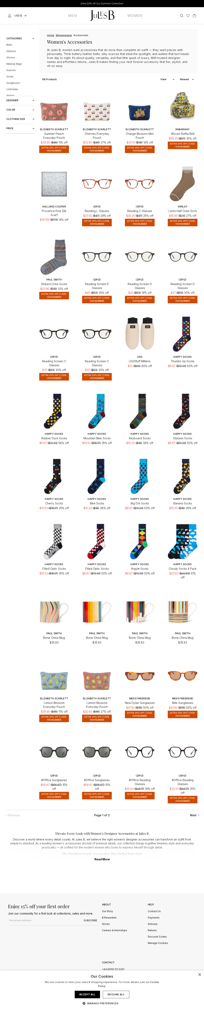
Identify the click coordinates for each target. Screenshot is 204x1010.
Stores (106, 924)
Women (134, 15)
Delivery (153, 924)
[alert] (102, 990)
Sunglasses (13, 82)
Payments (154, 918)
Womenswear (64, 35)
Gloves (10, 57)
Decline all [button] (116, 994)
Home (50, 35)
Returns (152, 930)
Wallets (10, 95)
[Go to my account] (10, 15)
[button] (102, 1003)
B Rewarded (109, 918)
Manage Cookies (158, 943)
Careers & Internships (114, 930)
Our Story (107, 911)
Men (72, 15)
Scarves (11, 70)
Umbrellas (12, 89)
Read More (102, 859)
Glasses (11, 51)
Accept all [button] (87, 994)
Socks (10, 76)
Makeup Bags (14, 63)
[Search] (181, 15)
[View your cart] (194, 15)
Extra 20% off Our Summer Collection (102, 3)
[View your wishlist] (188, 15)
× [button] (199, 974)
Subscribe (90, 920)
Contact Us (154, 911)
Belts (9, 44)
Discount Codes (157, 937)
